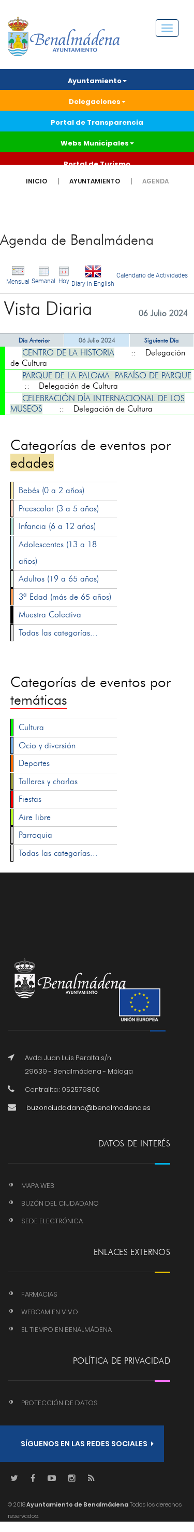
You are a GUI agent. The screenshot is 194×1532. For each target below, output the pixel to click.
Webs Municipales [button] (95, 143)
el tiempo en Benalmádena (66, 1330)
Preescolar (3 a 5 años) (59, 508)
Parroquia (35, 835)
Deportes (34, 763)
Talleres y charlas (48, 781)
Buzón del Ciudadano (60, 1203)
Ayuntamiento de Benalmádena (76, 1504)
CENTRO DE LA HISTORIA (68, 353)
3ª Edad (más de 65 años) (65, 597)
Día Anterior (34, 340)
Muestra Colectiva (50, 614)
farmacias (39, 1294)
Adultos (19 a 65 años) (59, 579)
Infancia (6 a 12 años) (57, 526)
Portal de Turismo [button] (97, 164)
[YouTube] (52, 1479)
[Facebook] (33, 1479)
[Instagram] (72, 1479)
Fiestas (30, 799)
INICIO (36, 181)
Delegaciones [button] (95, 102)
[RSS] (91, 1479)
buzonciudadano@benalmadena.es (88, 1108)
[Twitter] (14, 1479)
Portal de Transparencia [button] (97, 122)
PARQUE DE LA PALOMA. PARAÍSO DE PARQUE (106, 375)
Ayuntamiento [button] (95, 81)
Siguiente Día (161, 340)
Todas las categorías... (58, 633)
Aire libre (35, 817)
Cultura (31, 727)
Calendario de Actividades (152, 275)
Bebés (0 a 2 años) (51, 490)
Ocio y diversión (47, 745)
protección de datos (59, 1403)
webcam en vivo (49, 1312)
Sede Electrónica (52, 1221)
